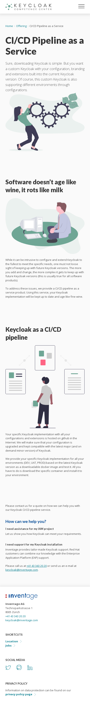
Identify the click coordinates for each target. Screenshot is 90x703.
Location (11, 641)
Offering (21, 26)
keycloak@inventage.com (21, 570)
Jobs (8, 645)
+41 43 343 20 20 (37, 566)
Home (9, 26)
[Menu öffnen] (81, 7)
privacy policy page (18, 694)
